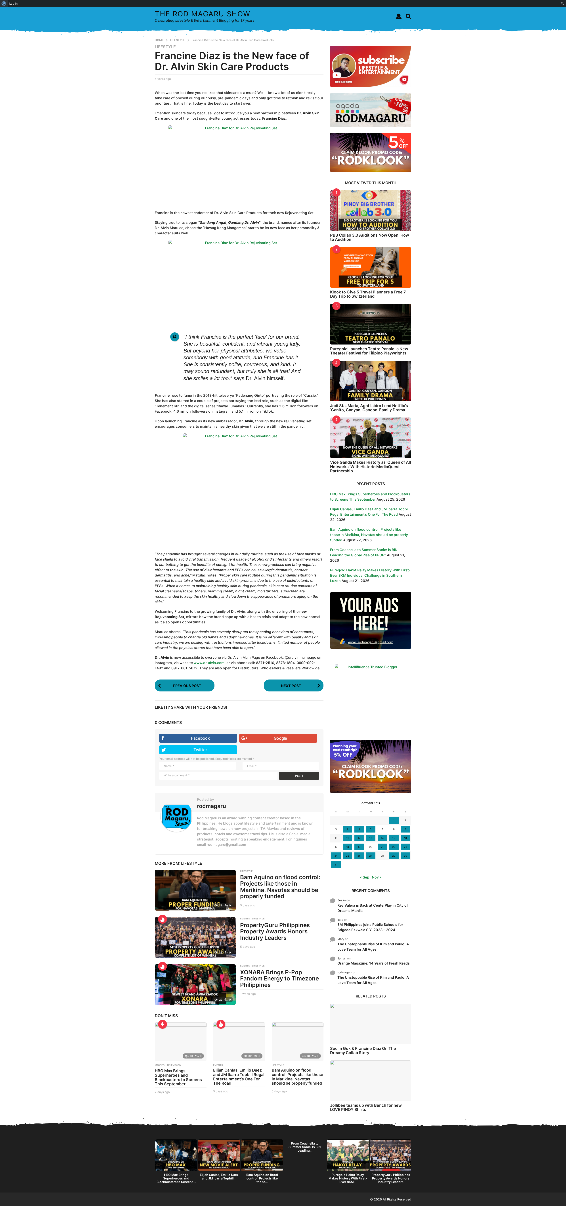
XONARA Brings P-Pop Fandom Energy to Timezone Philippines (279, 978)
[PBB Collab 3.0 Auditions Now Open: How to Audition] (370, 210)
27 (370, 855)
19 (359, 846)
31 (336, 864)
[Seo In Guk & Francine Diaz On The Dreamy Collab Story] (370, 1024)
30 (405, 855)
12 (359, 838)
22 (393, 846)
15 (393, 838)
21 (382, 846)
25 (347, 855)
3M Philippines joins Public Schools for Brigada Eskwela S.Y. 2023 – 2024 (370, 927)
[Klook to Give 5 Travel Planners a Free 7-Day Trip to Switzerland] (370, 267)
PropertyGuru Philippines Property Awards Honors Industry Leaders (275, 931)
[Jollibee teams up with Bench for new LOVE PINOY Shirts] (370, 1081)
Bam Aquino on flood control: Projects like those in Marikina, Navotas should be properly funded (280, 887)
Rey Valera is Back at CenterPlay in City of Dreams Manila (372, 908)
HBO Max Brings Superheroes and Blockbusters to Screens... (176, 1178)
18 (347, 846)
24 (336, 855)
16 (405, 838)
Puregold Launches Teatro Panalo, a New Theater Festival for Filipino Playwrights (369, 350)
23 (405, 846)
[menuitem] (4, 3)
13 (370, 838)
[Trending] (162, 1024)
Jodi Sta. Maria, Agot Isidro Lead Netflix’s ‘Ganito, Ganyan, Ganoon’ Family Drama (369, 407)
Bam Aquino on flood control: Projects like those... (262, 1178)
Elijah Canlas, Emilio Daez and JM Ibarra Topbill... (219, 1176)
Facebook (200, 738)
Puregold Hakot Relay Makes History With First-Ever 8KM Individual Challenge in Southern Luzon (370, 575)
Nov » (377, 877)
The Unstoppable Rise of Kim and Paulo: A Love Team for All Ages (373, 946)
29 (393, 855)
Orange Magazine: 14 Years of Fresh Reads (373, 963)
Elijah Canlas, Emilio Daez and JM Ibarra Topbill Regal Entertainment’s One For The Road (238, 1076)
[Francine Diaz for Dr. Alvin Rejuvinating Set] (239, 164)
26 (359, 855)
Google (280, 738)
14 (382, 838)
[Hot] (162, 919)
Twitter (200, 749)
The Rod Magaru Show (202, 14)
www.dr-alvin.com (209, 662)
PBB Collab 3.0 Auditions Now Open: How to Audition (369, 237)
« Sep (364, 877)
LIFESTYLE (165, 47)
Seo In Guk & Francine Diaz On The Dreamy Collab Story (363, 1050)
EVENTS (245, 918)
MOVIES (159, 1065)
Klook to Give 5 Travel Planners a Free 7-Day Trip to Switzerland (369, 294)
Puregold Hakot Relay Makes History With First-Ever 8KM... (348, 1178)
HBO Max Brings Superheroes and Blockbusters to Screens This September (178, 1077)
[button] (399, 16)
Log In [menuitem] (13, 3)
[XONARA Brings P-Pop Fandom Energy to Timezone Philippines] (195, 984)
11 (347, 838)
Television (174, 1065)
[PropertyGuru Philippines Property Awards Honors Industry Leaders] (195, 937)
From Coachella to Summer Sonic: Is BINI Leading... (305, 1146)
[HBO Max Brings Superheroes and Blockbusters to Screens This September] (181, 1041)
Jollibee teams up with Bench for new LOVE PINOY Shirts (366, 1107)
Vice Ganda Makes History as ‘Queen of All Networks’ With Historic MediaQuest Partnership (370, 466)
